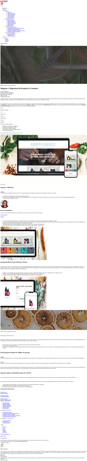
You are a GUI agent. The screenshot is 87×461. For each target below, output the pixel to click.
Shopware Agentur (11, 13)
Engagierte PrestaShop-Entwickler (9, 416)
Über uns (7, 40)
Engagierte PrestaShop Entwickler (14, 31)
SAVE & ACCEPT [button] (4, 459)
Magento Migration (11, 20)
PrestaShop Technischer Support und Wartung (16, 30)
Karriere (6, 39)
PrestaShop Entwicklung (12, 27)
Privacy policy (3, 436)
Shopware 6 (10, 12)
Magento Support (11, 24)
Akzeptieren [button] (3, 442)
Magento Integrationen (12, 23)
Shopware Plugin (11, 16)
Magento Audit (10, 25)
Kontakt (6, 41)
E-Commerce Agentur (12, 33)
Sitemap (4, 431)
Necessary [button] (2, 454)
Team (6, 38)
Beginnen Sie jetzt (3, 214)
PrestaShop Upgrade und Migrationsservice (16, 28)
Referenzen (5, 8)
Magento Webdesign (11, 22)
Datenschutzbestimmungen (22, 441)
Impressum (5, 432)
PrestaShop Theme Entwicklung (14, 29)
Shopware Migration (11, 14)
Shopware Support (11, 17)
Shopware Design (11, 15)
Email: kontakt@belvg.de (5, 434)
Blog (4, 9)
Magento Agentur (11, 19)
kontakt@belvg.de (3, 43)
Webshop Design (11, 34)
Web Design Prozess (11, 35)
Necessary (4, 455)
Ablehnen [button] (7, 442)
